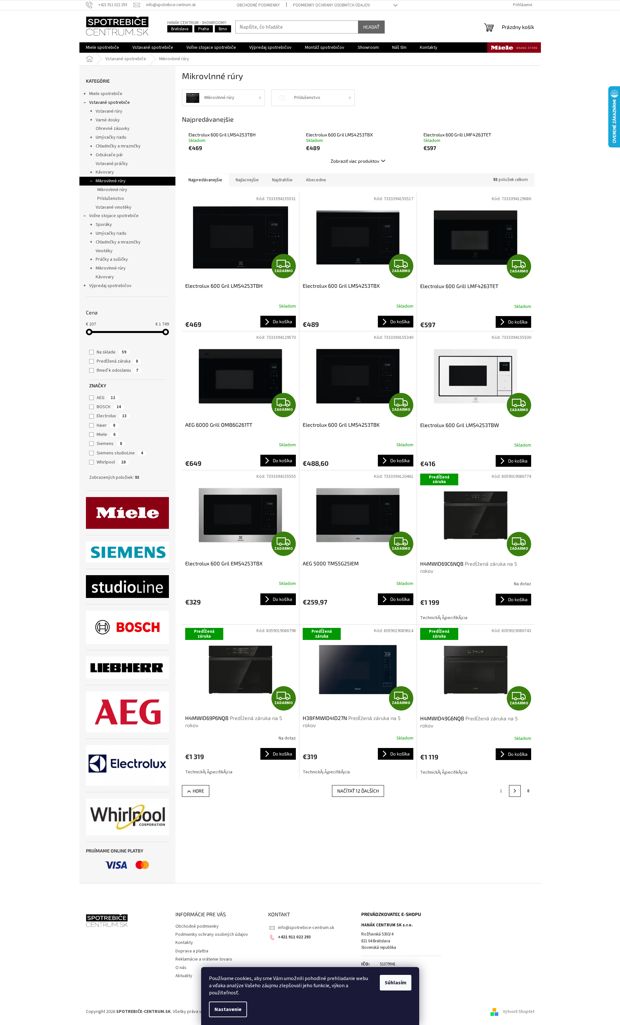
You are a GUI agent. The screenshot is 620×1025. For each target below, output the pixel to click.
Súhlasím (395, 982)
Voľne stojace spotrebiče (114, 216)
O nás (180, 967)
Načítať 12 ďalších (358, 791)
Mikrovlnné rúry (111, 181)
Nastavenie (227, 1009)
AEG (106, 398)
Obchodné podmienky (258, 5)
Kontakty (184, 942)
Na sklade (111, 352)
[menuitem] (102, 47)
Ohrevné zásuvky (113, 128)
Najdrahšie (282, 180)
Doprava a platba (191, 951)
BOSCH (109, 407)
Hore (198, 791)
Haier (106, 425)
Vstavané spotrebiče (109, 102)
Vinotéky (104, 251)
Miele (106, 434)
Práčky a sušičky (112, 259)
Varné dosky (108, 120)
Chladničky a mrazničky (118, 146)
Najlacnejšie (247, 180)
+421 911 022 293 (294, 937)
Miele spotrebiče (105, 93)
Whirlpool (111, 462)
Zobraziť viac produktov (355, 161)
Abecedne (316, 180)
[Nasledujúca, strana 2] (515, 791)
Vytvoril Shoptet (518, 1011)
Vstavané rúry (109, 111)
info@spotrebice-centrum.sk (306, 927)
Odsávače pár (109, 155)
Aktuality (183, 976)
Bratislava (179, 29)
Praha (203, 29)
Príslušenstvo (110, 198)
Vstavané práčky (112, 163)
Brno (223, 29)
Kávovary (105, 172)
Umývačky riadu (111, 137)
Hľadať (371, 27)
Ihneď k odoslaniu (117, 370)
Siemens (109, 443)
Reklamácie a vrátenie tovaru (203, 959)
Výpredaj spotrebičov (110, 286)
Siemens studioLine (120, 453)
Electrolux (112, 416)
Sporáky (104, 224)
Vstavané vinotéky (113, 207)
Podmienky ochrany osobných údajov (331, 5)
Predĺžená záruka (117, 361)
